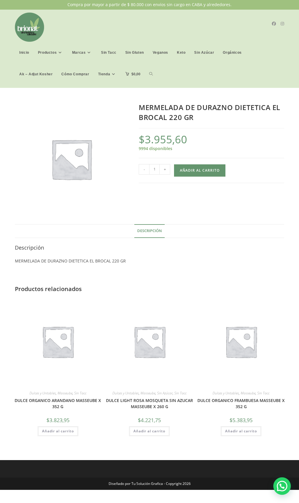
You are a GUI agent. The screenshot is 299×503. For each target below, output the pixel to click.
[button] (282, 486)
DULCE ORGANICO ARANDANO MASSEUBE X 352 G (58, 403)
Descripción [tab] (149, 230)
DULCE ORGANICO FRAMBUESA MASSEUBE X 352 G (241, 403)
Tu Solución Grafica (147, 483)
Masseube (65, 393)
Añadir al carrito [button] (58, 431)
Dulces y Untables (42, 393)
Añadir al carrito (200, 170)
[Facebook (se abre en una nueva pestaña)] (274, 24)
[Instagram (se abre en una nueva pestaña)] (282, 24)
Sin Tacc (80, 393)
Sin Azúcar (165, 393)
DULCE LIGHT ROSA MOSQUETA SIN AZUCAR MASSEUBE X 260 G (149, 403)
